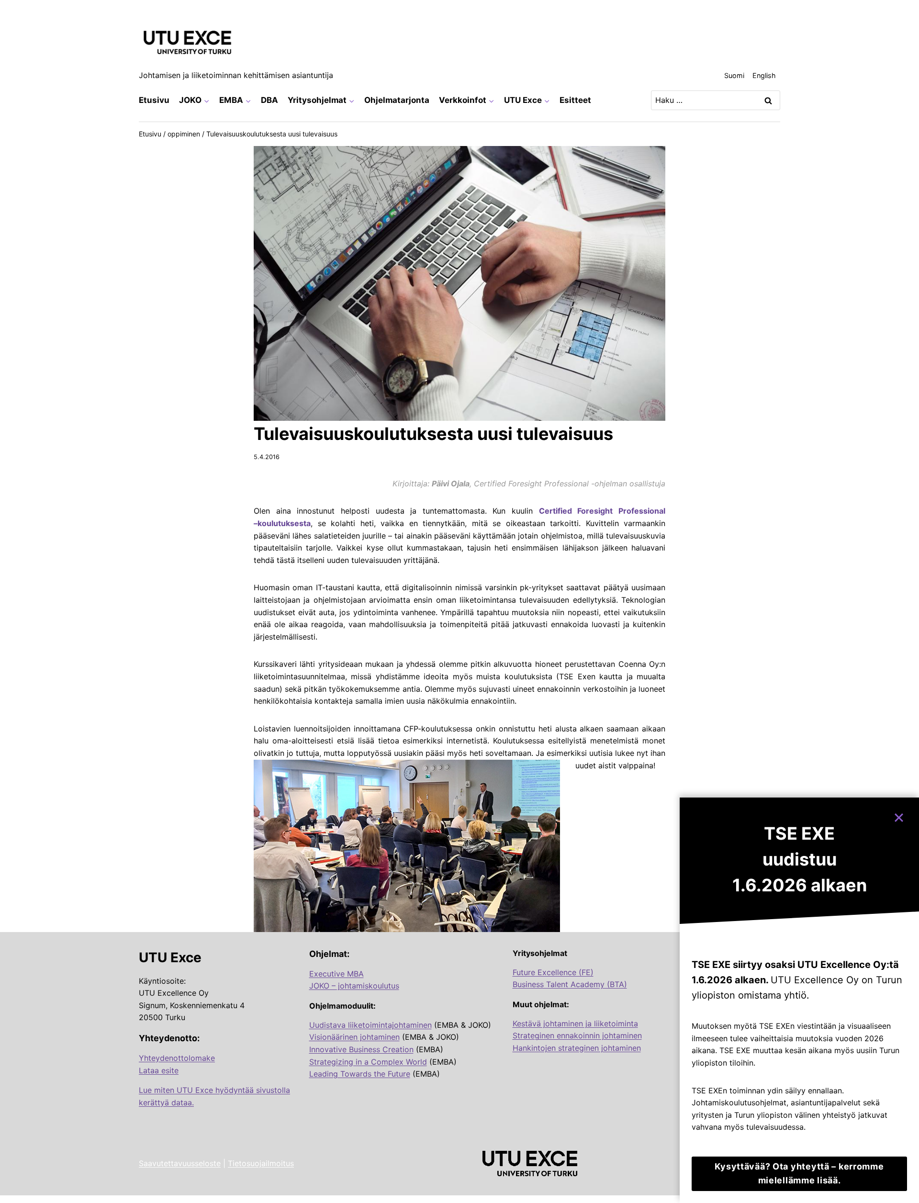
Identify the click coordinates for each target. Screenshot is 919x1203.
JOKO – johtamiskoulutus (354, 985)
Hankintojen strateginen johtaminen (577, 1048)
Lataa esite (159, 1070)
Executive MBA (336, 973)
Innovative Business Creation (361, 1049)
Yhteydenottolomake (177, 1058)
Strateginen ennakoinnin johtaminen (577, 1035)
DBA (269, 100)
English (764, 75)
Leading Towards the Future (359, 1074)
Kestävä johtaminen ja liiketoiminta (575, 1023)
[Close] (903, 813)
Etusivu (154, 100)
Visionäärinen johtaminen (354, 1037)
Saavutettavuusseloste (180, 1163)
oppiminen (184, 134)
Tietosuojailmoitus (261, 1163)
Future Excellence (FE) (553, 972)
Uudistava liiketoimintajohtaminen (370, 1025)
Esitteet (575, 100)
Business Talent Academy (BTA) (570, 984)
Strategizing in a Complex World (368, 1062)
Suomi (734, 75)
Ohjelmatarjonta (396, 100)
